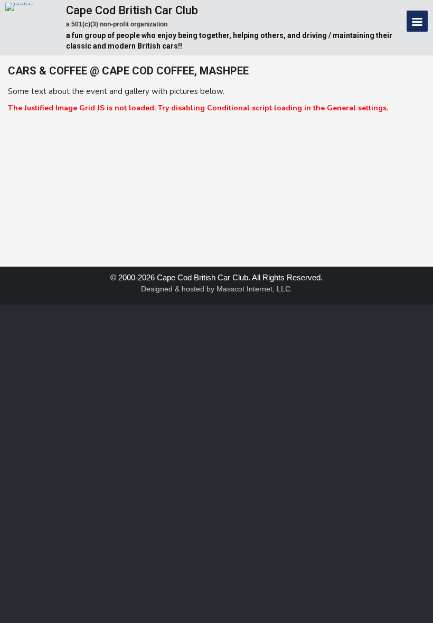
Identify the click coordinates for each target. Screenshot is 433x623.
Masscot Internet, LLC (253, 289)
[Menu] (417, 21)
